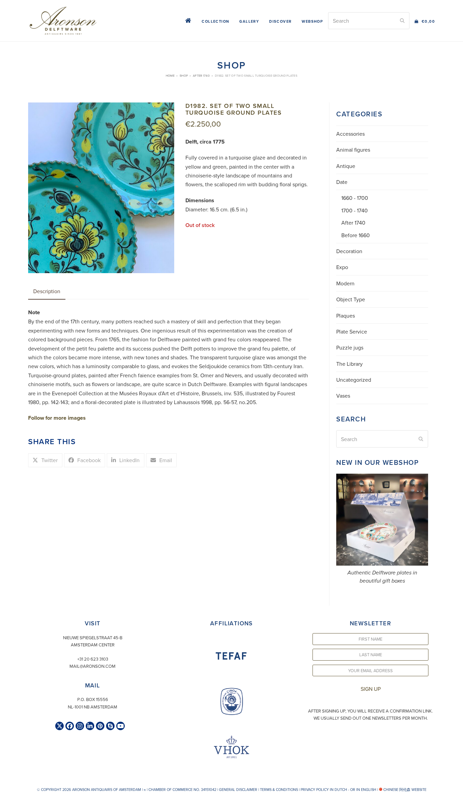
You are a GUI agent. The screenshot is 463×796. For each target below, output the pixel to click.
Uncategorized (353, 379)
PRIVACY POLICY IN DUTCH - (325, 789)
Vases (343, 395)
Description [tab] (46, 291)
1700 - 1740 (354, 210)
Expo (342, 267)
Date (341, 182)
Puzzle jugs (349, 347)
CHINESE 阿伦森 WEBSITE (404, 789)
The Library (349, 363)
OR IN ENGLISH (363, 789)
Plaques (345, 315)
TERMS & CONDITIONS (279, 789)
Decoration (349, 251)
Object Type (350, 299)
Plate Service (351, 331)
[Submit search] (402, 20)
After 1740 (353, 222)
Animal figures (353, 149)
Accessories (350, 133)
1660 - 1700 (354, 198)
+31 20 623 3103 (92, 659)
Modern (345, 283)
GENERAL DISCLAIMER (238, 789)
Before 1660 (355, 235)
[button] (424, 20)
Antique (345, 166)
